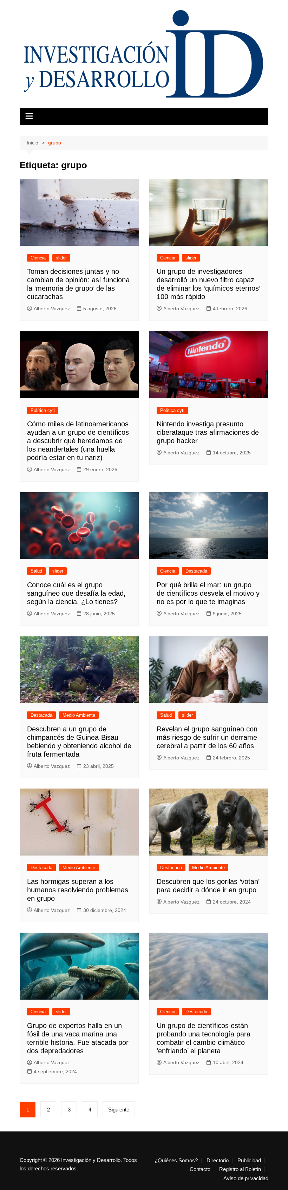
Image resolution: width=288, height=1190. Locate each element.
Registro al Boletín (240, 1169)
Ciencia (38, 258)
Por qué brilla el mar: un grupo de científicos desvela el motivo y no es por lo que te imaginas (208, 593)
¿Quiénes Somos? (176, 1160)
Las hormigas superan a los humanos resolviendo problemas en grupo (77, 890)
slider (61, 258)
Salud (36, 571)
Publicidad (249, 1160)
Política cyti (43, 410)
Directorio (218, 1160)
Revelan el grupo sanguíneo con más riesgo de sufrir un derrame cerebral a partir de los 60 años (207, 737)
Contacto (200, 1169)
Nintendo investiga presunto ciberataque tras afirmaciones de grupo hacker (208, 432)
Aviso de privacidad (245, 1178)
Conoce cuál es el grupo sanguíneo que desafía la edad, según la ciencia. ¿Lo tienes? (76, 593)
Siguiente (118, 1110)
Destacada (196, 571)
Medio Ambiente (79, 715)
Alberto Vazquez (52, 308)
